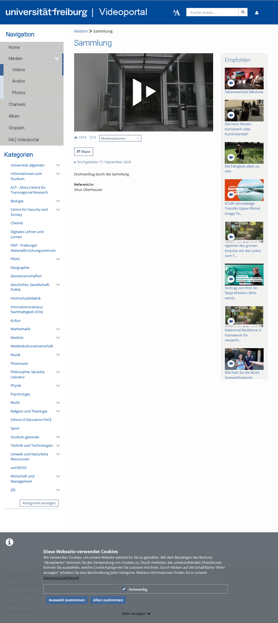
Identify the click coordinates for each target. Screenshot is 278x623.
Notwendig (138, 589)
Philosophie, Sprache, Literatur (28, 374)
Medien (16, 58)
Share (85, 151)
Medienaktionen (113, 138)
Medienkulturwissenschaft (32, 346)
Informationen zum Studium (26, 176)
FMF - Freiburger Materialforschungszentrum (33, 248)
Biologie (17, 201)
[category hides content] (56, 165)
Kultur (16, 320)
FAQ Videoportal (24, 139)
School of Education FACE (31, 419)
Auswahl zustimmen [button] (67, 599)
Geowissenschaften (26, 275)
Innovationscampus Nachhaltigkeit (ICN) (27, 309)
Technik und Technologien (32, 445)
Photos (19, 92)
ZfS (13, 489)
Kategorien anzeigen (39, 503)
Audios (18, 81)
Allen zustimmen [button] (108, 599)
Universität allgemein (28, 165)
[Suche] (243, 12)
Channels (17, 104)
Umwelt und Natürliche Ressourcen (29, 457)
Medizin (17, 337)
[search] (212, 12)
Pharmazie (19, 363)
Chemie (17, 223)
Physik (16, 385)
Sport (15, 428)
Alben (14, 116)
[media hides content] (57, 59)
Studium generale (25, 437)
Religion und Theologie (29, 411)
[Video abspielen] (143, 92)
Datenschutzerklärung (61, 577)
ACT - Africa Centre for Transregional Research (29, 190)
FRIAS (15, 258)
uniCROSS (19, 467)
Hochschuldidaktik (26, 298)
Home (14, 47)
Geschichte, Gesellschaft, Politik (30, 287)
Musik (15, 354)
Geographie (20, 267)
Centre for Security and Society (29, 212)
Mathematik (20, 328)
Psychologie (20, 394)
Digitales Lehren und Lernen (27, 234)
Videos (18, 69)
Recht (15, 402)
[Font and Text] (176, 12)
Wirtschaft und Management (22, 479)
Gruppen (16, 127)
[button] (32, 47)
